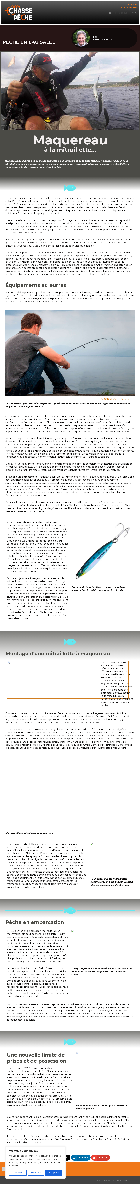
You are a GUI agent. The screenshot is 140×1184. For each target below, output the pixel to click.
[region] (35, 1162)
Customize (18, 1172)
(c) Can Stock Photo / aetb (118, 399)
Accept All (54, 1172)
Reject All (36, 1172)
